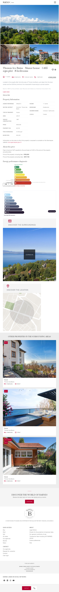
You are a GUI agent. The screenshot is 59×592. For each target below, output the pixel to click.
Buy (4, 530)
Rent (4, 532)
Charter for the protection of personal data (41, 532)
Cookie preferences (35, 540)
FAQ (31, 543)
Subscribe (29, 501)
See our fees (6, 95)
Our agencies (6, 538)
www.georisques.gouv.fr (15, 142)
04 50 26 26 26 (29, 571)
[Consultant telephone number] (34, 588)
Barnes (5, 540)
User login (6, 555)
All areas (5, 536)
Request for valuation (9, 551)
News (4, 543)
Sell (4, 534)
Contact (26, 588)
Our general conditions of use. (38, 534)
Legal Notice (33, 530)
